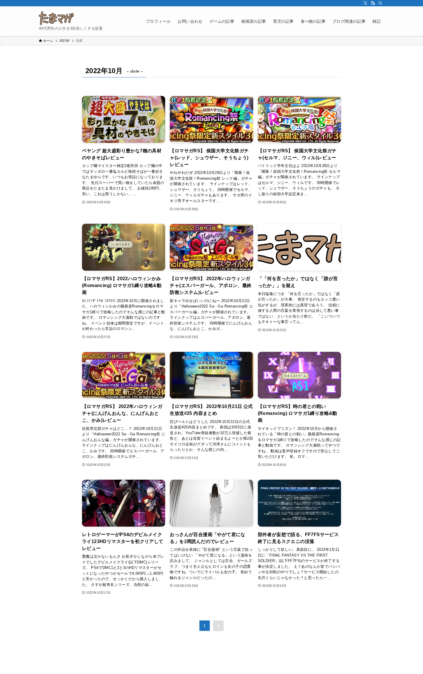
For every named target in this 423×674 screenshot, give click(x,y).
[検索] (380, 3)
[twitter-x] (365, 3)
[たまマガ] (56, 18)
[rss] (373, 3)
